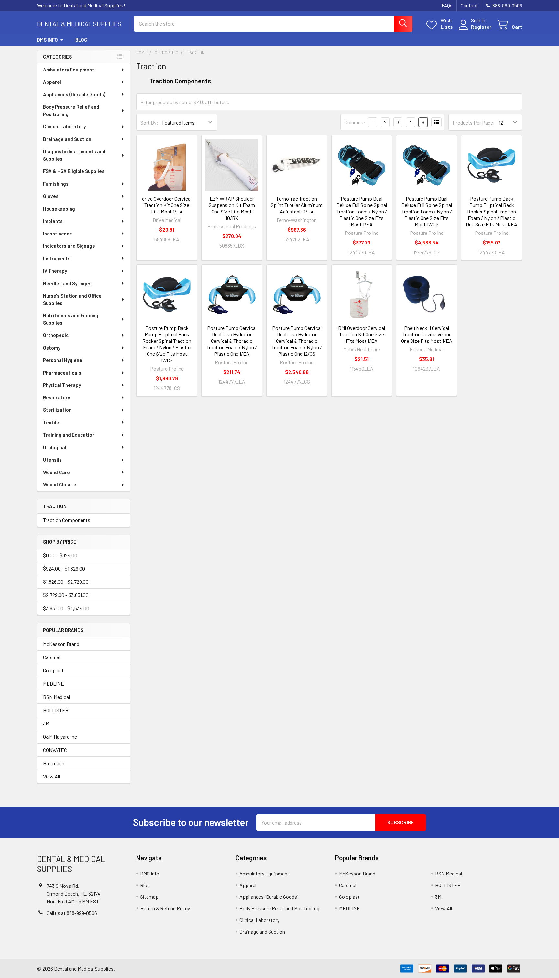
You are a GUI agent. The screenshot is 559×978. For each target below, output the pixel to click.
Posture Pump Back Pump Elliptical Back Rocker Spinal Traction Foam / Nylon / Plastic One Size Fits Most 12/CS (166, 344)
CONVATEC (55, 750)
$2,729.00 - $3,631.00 (66, 595)
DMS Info (47, 40)
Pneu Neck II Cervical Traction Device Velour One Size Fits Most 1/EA (426, 334)
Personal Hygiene (62, 360)
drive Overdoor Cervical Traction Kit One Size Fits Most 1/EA (167, 204)
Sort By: (149, 122)
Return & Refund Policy (165, 908)
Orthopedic (56, 335)
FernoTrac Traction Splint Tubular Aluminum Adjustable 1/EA (297, 204)
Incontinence (57, 233)
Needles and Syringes (67, 283)
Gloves (51, 196)
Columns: (355, 122)
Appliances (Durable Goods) (74, 94)
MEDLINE (53, 683)
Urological (54, 447)
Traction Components (66, 520)
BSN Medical (56, 697)
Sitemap (149, 897)
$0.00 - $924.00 (60, 555)
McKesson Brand (61, 644)
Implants (53, 221)
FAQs (447, 5)
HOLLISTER (56, 710)
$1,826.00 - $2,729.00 (66, 582)
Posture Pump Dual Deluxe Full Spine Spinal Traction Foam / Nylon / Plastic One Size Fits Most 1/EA (361, 211)
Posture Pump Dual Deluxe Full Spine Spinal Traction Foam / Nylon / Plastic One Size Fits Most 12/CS (426, 211)
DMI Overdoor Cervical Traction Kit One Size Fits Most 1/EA (361, 334)
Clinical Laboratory (64, 126)
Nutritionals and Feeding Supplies (70, 319)
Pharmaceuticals (62, 372)
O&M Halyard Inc (60, 737)
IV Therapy (55, 271)
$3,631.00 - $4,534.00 (66, 608)
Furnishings (56, 184)
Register (481, 27)
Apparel (52, 82)
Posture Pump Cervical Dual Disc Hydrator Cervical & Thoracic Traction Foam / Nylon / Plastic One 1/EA (231, 341)
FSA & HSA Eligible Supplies (73, 171)
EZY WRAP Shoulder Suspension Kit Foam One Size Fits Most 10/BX (232, 208)
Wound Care (56, 472)
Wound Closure (59, 484)
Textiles (52, 422)
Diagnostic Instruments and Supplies (74, 155)
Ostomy (51, 348)
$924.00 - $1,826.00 (64, 568)
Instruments (57, 258)
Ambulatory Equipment (68, 69)
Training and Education (69, 435)
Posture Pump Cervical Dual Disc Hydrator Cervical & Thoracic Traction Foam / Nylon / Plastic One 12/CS (296, 341)
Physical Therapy (62, 385)
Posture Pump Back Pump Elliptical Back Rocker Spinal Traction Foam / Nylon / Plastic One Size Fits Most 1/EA (491, 211)
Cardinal (51, 657)
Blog (81, 40)
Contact (469, 5)
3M (46, 723)
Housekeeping (59, 209)
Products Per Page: (474, 122)
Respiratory (56, 397)
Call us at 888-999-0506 (72, 913)
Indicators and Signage (69, 246)
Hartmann (53, 763)
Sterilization (57, 410)
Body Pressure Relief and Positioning (71, 110)
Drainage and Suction (67, 139)
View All (51, 776)
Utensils (52, 459)
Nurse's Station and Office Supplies (72, 299)
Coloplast (53, 670)
